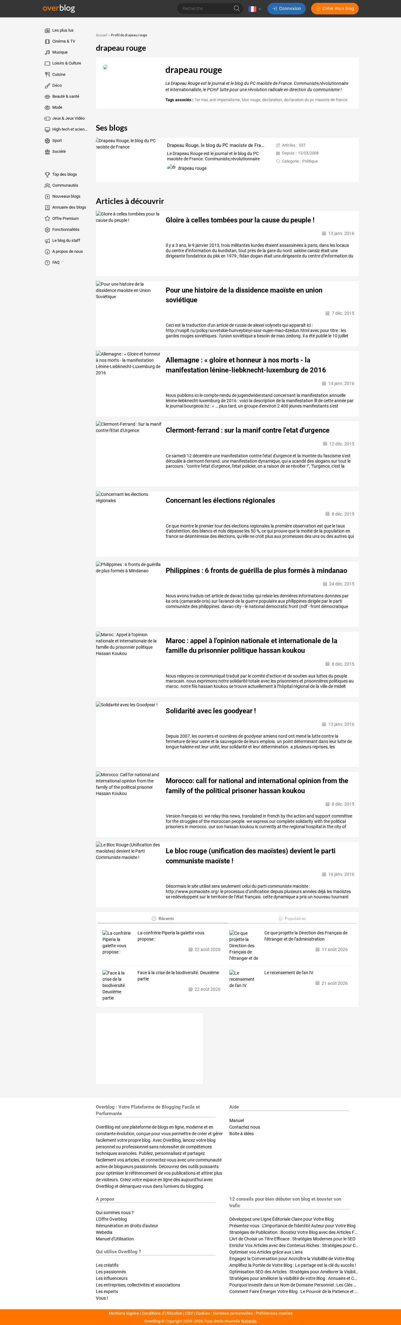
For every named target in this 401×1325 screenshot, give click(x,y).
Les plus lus (62, 30)
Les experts (107, 1291)
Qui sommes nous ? (115, 1212)
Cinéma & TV (63, 41)
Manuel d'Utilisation (115, 1238)
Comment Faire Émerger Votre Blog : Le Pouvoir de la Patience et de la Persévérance (310, 1291)
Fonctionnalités (65, 229)
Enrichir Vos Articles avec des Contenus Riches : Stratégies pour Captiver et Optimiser (311, 1245)
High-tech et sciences (70, 129)
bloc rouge (251, 99)
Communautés (64, 185)
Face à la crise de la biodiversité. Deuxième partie (178, 975)
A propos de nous (67, 251)
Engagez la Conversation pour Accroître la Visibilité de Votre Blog (291, 1258)
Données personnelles (233, 1313)
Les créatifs (107, 1265)
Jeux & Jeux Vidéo (68, 118)
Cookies (203, 1313)
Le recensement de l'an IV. (289, 972)
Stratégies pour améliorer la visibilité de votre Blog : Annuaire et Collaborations (304, 1278)
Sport (56, 140)
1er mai (201, 99)
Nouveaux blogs (66, 196)
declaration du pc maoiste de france (315, 99)
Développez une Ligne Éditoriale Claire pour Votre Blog (281, 1219)
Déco (56, 85)
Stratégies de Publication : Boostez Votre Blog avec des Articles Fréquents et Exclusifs (311, 1232)
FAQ (55, 262)
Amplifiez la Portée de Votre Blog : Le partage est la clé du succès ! (292, 1265)
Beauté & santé (65, 96)
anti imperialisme (225, 99)
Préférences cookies (274, 1313)
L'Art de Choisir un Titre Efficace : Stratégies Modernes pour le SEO (292, 1238)
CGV (189, 1313)
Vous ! (102, 1298)
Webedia (104, 1232)
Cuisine (58, 74)
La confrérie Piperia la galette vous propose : (171, 936)
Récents (166, 918)
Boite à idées (241, 1133)
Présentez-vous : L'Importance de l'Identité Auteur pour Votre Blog (292, 1225)
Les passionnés (111, 1271)
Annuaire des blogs (68, 207)
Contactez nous (244, 1127)
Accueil (101, 35)
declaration (272, 99)
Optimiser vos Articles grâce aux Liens (266, 1252)
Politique (310, 161)
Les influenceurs (112, 1278)
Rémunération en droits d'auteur (127, 1225)
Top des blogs (64, 174)
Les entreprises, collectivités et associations (138, 1284)
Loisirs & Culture (66, 63)
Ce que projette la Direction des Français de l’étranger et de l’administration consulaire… (305, 936)
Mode (56, 107)
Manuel (236, 1120)
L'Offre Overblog (111, 1219)
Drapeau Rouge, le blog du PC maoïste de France (217, 145)
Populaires (295, 918)
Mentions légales (124, 1313)
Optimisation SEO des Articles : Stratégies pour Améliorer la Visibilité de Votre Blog (308, 1271)
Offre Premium (65, 218)
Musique (59, 52)
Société (58, 151)
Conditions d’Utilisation (162, 1313)
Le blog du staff (65, 240)
